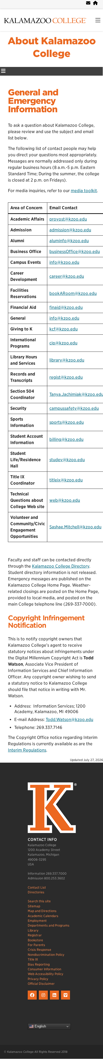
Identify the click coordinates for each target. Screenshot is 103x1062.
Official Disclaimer (41, 984)
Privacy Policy (38, 979)
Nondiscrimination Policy (46, 955)
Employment (37, 921)
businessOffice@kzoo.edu (74, 251)
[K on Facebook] (33, 1000)
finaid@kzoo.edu (66, 307)
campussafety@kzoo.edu (74, 408)
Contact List (37, 887)
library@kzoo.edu (66, 360)
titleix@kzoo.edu (66, 480)
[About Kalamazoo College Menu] (3, 71)
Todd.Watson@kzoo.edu (69, 719)
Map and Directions (42, 911)
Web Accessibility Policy (45, 974)
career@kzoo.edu (66, 276)
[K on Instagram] (44, 1000)
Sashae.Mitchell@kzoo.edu (75, 526)
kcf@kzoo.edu (63, 329)
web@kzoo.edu (64, 500)
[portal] (95, 3)
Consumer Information (44, 969)
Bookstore (35, 940)
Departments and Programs (48, 925)
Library (33, 930)
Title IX (33, 959)
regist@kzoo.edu (66, 377)
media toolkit (84, 190)
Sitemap (34, 906)
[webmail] (88, 3)
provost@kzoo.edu (68, 219)
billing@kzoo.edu (66, 439)
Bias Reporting (39, 964)
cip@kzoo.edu (63, 342)
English (40, 1026)
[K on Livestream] (66, 1000)
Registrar (35, 935)
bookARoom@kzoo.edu (73, 293)
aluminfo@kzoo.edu (69, 240)
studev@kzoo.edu (67, 459)
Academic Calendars (43, 916)
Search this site (39, 901)
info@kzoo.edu (64, 262)
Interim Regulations (27, 750)
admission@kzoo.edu (70, 229)
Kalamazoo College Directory (60, 566)
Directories (36, 892)
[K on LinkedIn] (55, 1000)
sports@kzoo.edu (66, 422)
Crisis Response (39, 950)
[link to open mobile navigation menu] (98, 20)
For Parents (36, 945)
